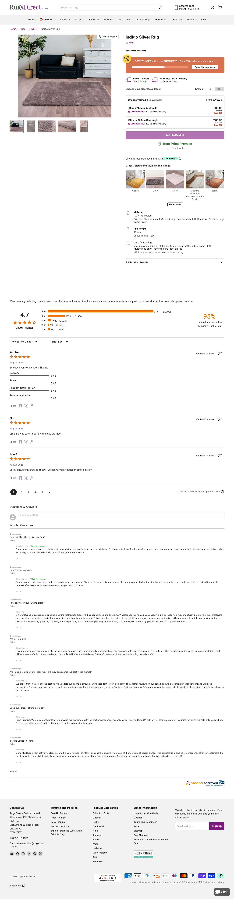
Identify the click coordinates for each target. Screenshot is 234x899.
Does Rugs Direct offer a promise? (27, 708)
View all (13, 771)
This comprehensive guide (106, 618)
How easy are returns (21, 570)
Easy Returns (58, 822)
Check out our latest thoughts (132, 756)
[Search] (160, 7)
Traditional (98, 826)
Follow (12, 540)
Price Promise (58, 817)
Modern (96, 817)
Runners (96, 835)
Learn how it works (175, 148)
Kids (94, 857)
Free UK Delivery (60, 813)
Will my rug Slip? (18, 639)
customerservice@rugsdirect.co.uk (27, 844)
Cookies (138, 817)
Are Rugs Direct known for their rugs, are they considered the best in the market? (51, 672)
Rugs (22, 29)
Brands (96, 839)
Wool (95, 843)
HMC (132, 42)
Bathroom (97, 861)
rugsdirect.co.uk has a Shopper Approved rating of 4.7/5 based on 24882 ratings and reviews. (177, 882)
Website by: (15, 886)
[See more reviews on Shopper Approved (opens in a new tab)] (31, 406)
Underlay (97, 848)
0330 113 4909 (20, 838)
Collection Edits (100, 813)
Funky (95, 822)
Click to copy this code (175, 65)
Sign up (217, 826)
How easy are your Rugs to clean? (27, 603)
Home (13, 29)
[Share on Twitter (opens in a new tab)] (26, 406)
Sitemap (138, 830)
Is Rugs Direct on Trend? (22, 741)
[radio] (117, 311)
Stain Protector (100, 852)
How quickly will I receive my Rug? (27, 537)
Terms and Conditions (145, 822)
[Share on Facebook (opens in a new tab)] (20, 406)
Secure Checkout (60, 826)
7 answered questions (136, 51)
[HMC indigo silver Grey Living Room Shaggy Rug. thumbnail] (16, 126)
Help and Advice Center (146, 813)
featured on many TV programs (140, 687)
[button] (17, 558)
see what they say (73, 687)
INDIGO (33, 29)
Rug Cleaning (141, 835)
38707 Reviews (28, 327)
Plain (95, 830)
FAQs (136, 826)
